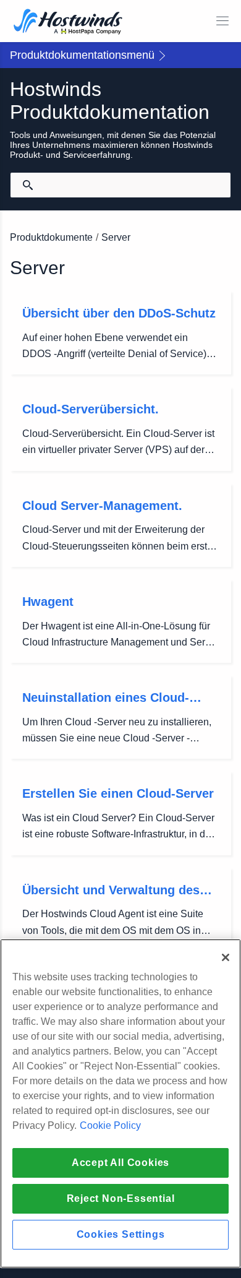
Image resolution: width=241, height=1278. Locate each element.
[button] (120, 55)
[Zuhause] (68, 22)
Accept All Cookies (120, 1162)
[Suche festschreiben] (28, 185)
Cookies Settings (121, 1234)
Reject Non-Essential (121, 1198)
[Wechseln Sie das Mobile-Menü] (222, 21)
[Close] (225, 957)
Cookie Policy (110, 1125)
